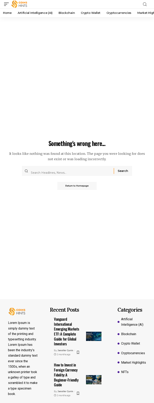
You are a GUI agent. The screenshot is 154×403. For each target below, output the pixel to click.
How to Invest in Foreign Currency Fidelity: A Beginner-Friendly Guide (66, 374)
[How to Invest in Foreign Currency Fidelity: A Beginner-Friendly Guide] (93, 379)
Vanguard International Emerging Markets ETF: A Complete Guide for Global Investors (66, 331)
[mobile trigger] (7, 4)
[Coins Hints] (19, 4)
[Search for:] (71, 171)
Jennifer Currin (65, 350)
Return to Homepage (77, 186)
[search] (146, 4)
